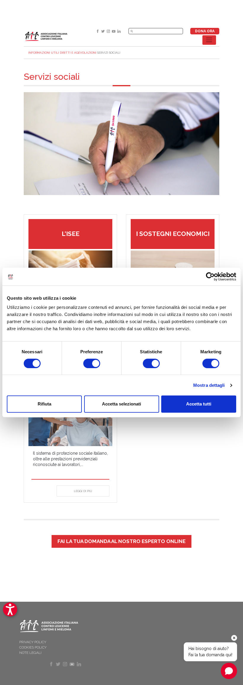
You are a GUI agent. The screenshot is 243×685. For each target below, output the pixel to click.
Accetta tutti (198, 403)
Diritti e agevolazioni (78, 52)
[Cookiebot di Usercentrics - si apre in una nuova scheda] (210, 276)
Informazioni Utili (43, 52)
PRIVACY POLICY (32, 642)
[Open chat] (229, 671)
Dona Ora (205, 31)
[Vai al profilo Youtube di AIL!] (114, 31)
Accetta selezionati (121, 403)
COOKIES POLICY (33, 647)
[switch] (91, 363)
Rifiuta (44, 403)
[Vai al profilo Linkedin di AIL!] (119, 31)
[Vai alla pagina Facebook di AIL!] (98, 31)
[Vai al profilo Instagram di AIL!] (108, 31)
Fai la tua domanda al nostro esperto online (121, 541)
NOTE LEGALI (30, 653)
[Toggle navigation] (209, 40)
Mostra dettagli (209, 385)
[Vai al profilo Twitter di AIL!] (103, 31)
